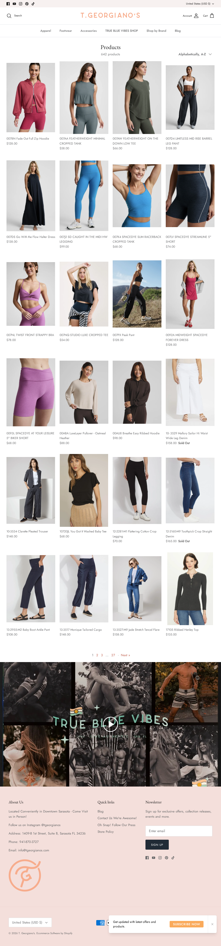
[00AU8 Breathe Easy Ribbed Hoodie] (137, 392)
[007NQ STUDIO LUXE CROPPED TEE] (84, 294)
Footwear (66, 31)
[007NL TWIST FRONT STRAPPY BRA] (30, 294)
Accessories (89, 31)
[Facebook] (8, 3)
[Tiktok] (33, 3)
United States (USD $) (198, 4)
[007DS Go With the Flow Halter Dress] (30, 195)
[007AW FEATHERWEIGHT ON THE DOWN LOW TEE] (137, 97)
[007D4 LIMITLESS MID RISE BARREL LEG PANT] (190, 97)
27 (113, 655)
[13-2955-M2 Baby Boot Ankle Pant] (30, 588)
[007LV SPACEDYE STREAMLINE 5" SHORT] (190, 195)
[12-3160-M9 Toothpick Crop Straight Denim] (190, 490)
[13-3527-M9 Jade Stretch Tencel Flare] (137, 588)
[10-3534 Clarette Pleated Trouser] (30, 490)
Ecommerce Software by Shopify (54, 933)
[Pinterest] (26, 3)
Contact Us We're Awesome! (117, 818)
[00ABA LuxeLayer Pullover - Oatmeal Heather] (84, 392)
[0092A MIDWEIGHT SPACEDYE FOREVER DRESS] (190, 294)
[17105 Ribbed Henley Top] (190, 588)
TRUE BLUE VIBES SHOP (121, 31)
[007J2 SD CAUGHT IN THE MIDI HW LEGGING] (84, 195)
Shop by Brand (156, 31)
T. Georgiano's (27, 933)
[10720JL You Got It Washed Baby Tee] (84, 490)
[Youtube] (14, 3)
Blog (178, 31)
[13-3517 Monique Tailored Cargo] (84, 588)
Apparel (45, 31)
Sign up (157, 845)
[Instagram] (20, 3)
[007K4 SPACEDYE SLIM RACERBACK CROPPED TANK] (137, 195)
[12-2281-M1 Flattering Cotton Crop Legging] (137, 490)
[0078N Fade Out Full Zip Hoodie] (30, 97)
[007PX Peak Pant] (137, 294)
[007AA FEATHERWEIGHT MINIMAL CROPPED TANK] (84, 97)
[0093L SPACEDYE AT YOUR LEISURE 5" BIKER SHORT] (30, 392)
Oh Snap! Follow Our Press (116, 825)
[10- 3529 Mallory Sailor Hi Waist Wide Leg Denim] (190, 392)
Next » (125, 655)
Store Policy (106, 831)
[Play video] (110, 724)
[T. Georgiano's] (110, 16)
